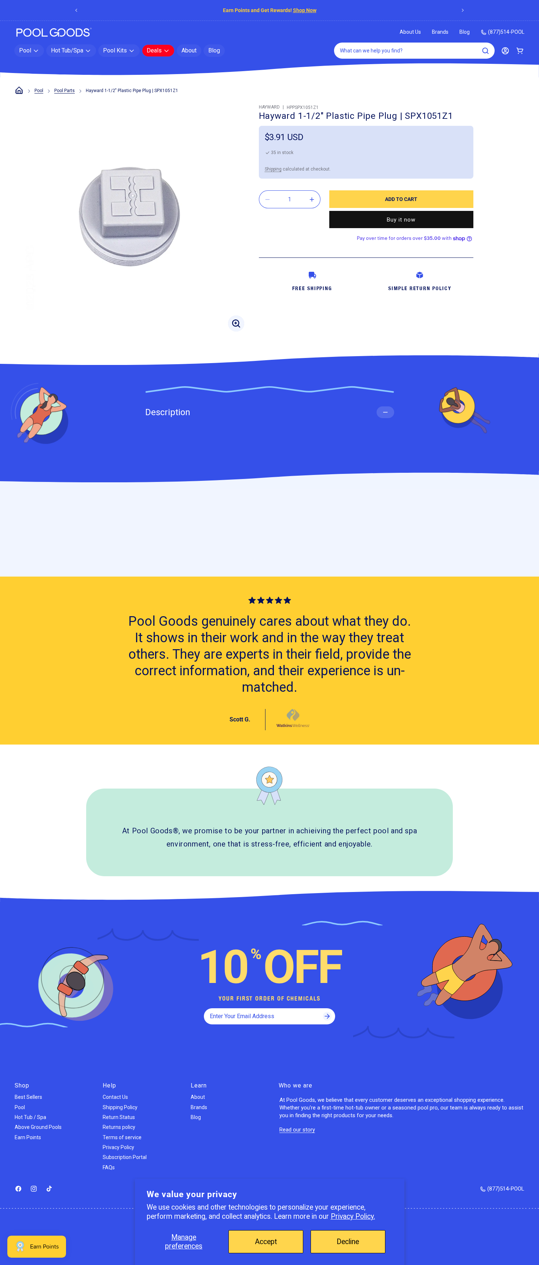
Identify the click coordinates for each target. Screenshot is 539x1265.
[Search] (485, 51)
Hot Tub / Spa (30, 1117)
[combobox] (414, 51)
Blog (464, 32)
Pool (38, 90)
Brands (440, 32)
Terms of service (122, 1137)
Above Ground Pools (38, 1127)
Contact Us (115, 1097)
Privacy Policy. (353, 1216)
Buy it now (401, 219)
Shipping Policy (120, 1107)
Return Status (119, 1117)
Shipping (273, 168)
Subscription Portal (125, 1157)
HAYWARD (269, 107)
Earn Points (28, 1137)
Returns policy (119, 1127)
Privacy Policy (118, 1147)
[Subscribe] (327, 1016)
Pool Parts (64, 90)
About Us (410, 32)
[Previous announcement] (76, 10)
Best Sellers (28, 1097)
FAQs (109, 1167)
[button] (29, 50)
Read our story (297, 1129)
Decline (348, 1241)
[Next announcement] (462, 10)
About (198, 1097)
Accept (266, 1241)
